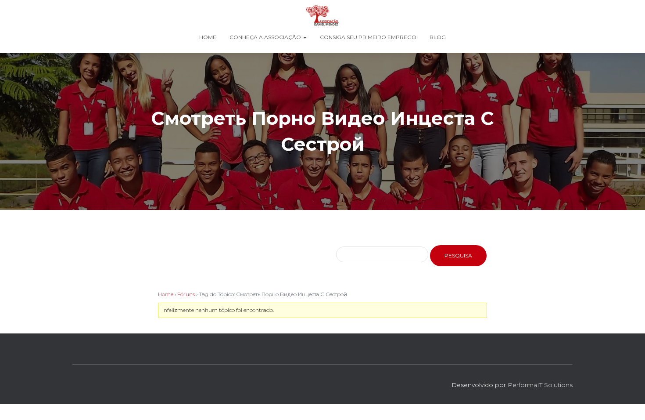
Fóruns (186, 294)
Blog (438, 37)
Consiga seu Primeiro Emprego (368, 37)
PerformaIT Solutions (540, 385)
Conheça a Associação (265, 37)
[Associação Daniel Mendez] (322, 15)
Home (207, 37)
